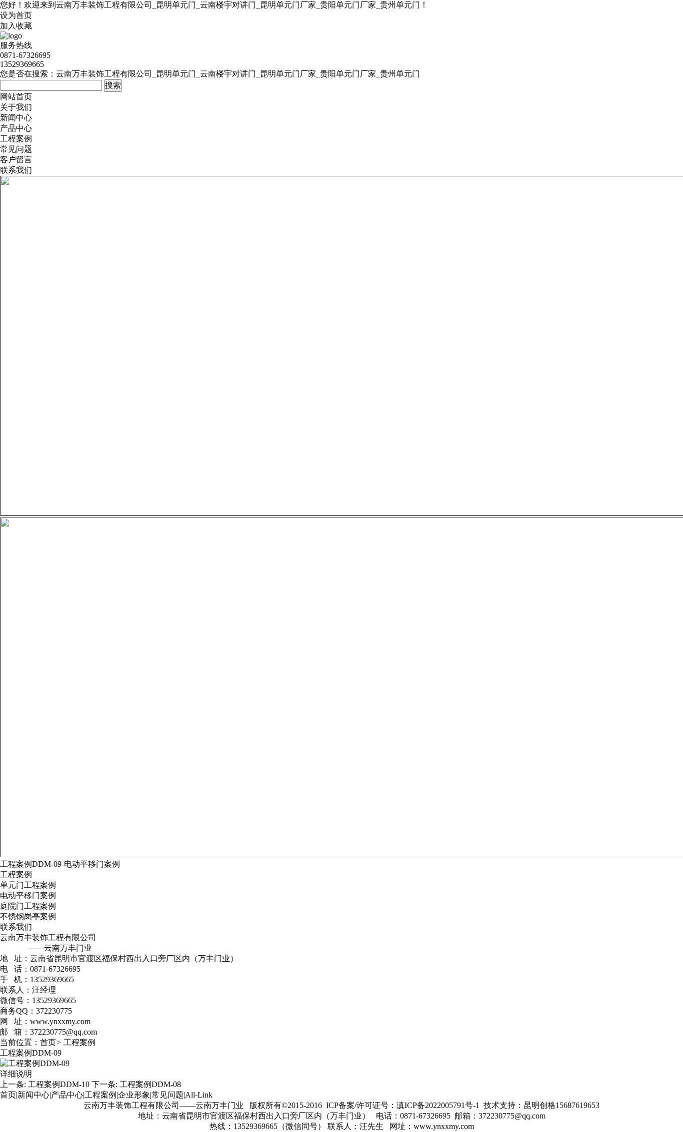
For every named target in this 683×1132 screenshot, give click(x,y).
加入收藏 (16, 25)
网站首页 (16, 96)
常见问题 (16, 149)
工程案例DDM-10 (59, 1084)
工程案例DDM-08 (150, 1084)
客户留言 (16, 159)
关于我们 (16, 107)
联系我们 (16, 170)
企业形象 (134, 1095)
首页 (48, 1042)
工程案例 (16, 138)
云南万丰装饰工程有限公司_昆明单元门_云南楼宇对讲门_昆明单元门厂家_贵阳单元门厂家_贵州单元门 (238, 4)
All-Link (198, 1095)
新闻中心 (16, 117)
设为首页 (16, 15)
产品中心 (16, 128)
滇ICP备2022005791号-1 (438, 1105)
